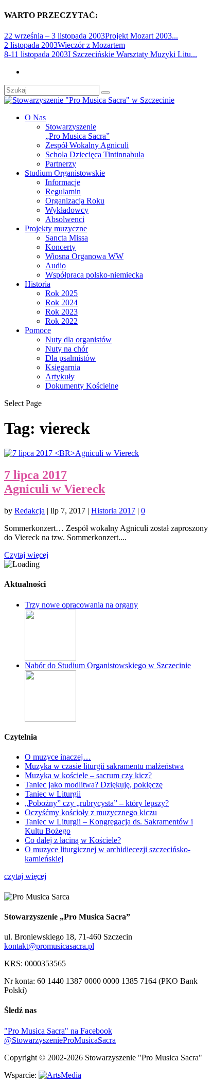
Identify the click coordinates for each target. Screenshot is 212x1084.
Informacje (62, 182)
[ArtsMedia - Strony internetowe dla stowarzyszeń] (60, 1075)
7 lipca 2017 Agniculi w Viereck (54, 481)
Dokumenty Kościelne (81, 385)
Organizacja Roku (74, 200)
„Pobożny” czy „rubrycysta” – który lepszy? (97, 803)
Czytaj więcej (26, 554)
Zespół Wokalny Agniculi (87, 145)
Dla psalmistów (70, 358)
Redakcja (29, 510)
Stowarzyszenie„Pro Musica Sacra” (77, 131)
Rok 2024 (61, 302)
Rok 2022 (61, 321)
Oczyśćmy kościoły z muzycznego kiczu (91, 812)
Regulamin (63, 191)
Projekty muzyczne (56, 228)
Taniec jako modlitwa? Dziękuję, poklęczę (94, 784)
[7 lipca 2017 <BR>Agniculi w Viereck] (71, 453)
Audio (55, 265)
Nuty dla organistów (78, 339)
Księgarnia (62, 367)
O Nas (35, 117)
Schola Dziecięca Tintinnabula (94, 154)
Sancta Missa (66, 237)
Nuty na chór (66, 348)
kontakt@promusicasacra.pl (49, 946)
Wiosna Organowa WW (84, 256)
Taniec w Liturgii (53, 793)
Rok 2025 (61, 293)
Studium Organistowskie (65, 173)
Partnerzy (60, 163)
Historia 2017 (113, 510)
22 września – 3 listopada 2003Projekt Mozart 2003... (91, 35)
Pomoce (38, 330)
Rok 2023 (61, 311)
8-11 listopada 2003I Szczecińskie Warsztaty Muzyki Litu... (100, 54)
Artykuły (60, 376)
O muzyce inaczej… (58, 756)
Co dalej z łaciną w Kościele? (73, 840)
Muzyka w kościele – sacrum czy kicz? (88, 775)
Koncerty (60, 247)
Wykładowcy (67, 210)
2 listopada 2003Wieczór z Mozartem (64, 45)
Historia (37, 284)
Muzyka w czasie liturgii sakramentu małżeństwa (104, 766)
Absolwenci (64, 219)
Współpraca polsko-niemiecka (94, 274)
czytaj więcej (25, 876)
